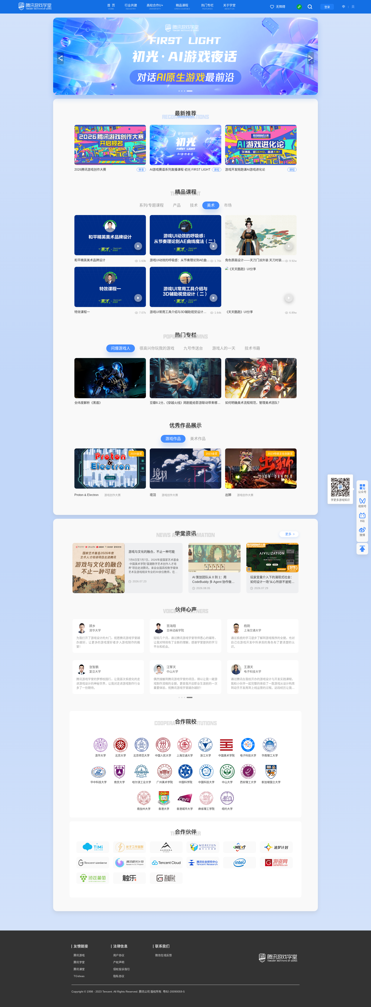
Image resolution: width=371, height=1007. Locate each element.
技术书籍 (252, 348)
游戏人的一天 (223, 348)
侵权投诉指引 (121, 969)
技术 (194, 205)
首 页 (111, 7)
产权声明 (118, 962)
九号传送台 (193, 348)
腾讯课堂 (79, 969)
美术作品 (198, 439)
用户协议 (118, 955)
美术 (211, 205)
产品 (177, 205)
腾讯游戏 (79, 955)
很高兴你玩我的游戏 (157, 348)
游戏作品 (173, 439)
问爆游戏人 (120, 348)
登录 (327, 7)
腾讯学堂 (79, 962)
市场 (228, 205)
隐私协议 (118, 976)
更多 (290, 534)
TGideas (79, 976)
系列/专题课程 (151, 205)
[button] (181, 91)
